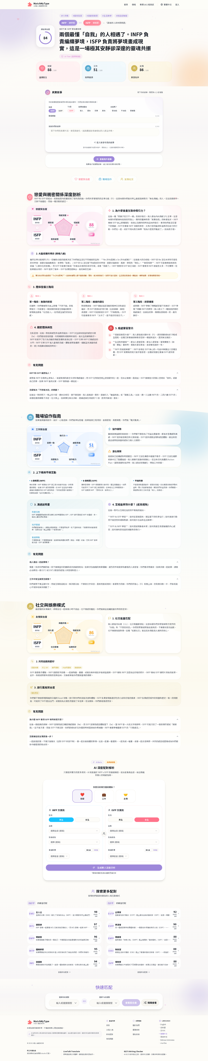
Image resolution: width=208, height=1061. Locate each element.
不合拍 (123, 110)
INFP (52, 110)
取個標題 (52, 116)
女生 (87, 819)
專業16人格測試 (147, 4)
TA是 (69, 107)
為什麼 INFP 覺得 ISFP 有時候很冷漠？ (46, 719)
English (163, 1024)
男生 (61, 819)
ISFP (60, 110)
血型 (50, 826)
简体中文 (163, 1037)
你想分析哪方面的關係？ (104, 787)
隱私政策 (136, 1034)
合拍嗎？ (113, 107)
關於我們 (136, 1025)
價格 (134, 4)
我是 (50, 107)
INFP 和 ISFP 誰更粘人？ (40, 373)
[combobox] (74, 830)
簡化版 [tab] (88, 850)
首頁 (126, 4)
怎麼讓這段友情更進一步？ (41, 736)
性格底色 (52, 837)
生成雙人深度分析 (106, 867)
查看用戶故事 (106, 159)
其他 (103, 110)
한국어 (162, 1030)
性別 (50, 815)
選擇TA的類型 (104, 997)
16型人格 (109, 1030)
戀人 (81, 110)
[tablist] (92, 850)
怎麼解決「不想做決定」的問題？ (44, 389)
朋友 (89, 110)
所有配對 (109, 1034)
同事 (96, 110)
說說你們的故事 (55, 126)
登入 (177, 4)
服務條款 (136, 1030)
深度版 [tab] (96, 850)
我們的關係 (82, 107)
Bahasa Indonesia (167, 1040)
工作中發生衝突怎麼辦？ (40, 579)
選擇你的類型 (64, 997)
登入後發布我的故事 (105, 142)
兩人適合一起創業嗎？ (39, 562)
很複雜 (132, 110)
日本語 (163, 1027)
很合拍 (114, 110)
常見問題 (109, 1039)
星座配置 (52, 850)
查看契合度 (131, 1002)
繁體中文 (163, 1034)
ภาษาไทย (163, 1043)
